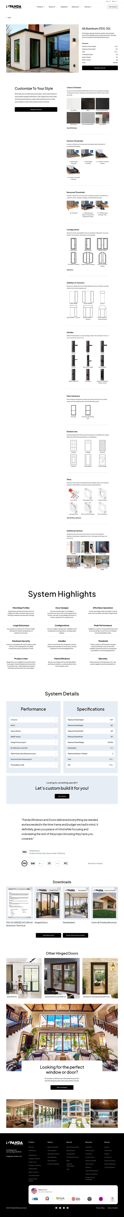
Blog (67, 1160)
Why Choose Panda (72, 1147)
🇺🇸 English (108, 1)
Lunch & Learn (89, 1157)
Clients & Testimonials (70, 1165)
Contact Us (108, 1157)
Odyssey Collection (35, 1165)
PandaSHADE (33, 1169)
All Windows (32, 1150)
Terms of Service (112, 1208)
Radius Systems (34, 1172)
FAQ (67, 1169)
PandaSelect (33, 1155)
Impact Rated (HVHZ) (33, 1180)
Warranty (88, 1167)
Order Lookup (89, 1150)
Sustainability (70, 1154)
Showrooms (108, 1150)
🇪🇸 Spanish (114, 1)
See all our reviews (95, 863)
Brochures (88, 1154)
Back (9, 17)
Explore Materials (52, 1147)
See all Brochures (48, 935)
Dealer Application (110, 1164)
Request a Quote (99, 68)
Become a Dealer (90, 1160)
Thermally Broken (34, 1175)
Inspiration (64, 7)
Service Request (109, 1167)
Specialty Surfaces (53, 1154)
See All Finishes (72, 128)
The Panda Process (72, 1157)
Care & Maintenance (91, 1171)
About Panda (70, 1150)
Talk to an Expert (62, 1087)
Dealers (106, 1154)
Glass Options (51, 1160)
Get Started (113, 7)
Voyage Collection (34, 1158)
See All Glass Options (74, 518)
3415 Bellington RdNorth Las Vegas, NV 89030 (13, 1151)
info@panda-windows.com (14, 1156)
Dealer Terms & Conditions (90, 1178)
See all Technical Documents (75, 935)
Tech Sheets (89, 1164)
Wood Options (52, 1157)
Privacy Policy (100, 1208)
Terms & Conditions (91, 1174)
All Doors (31, 1147)
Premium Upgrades (53, 1164)
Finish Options (51, 1150)
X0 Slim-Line (32, 1162)
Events (106, 1147)
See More (70, 270)
